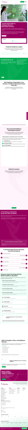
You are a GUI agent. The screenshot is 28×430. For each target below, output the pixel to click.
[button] (2, 77)
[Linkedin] (4, 412)
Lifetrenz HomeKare (3, 397)
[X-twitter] (2, 412)
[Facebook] (1, 412)
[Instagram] (5, 412)
